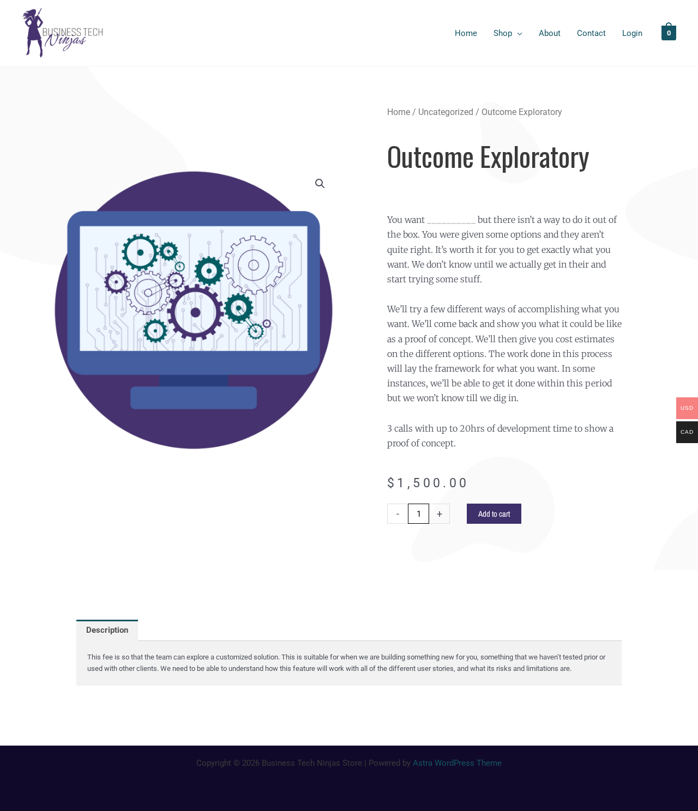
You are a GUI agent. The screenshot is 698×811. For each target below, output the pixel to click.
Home (466, 33)
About (550, 33)
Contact (591, 33)
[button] (320, 183)
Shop (503, 33)
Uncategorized (445, 112)
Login (632, 33)
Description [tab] (107, 630)
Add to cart (494, 513)
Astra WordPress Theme (457, 763)
